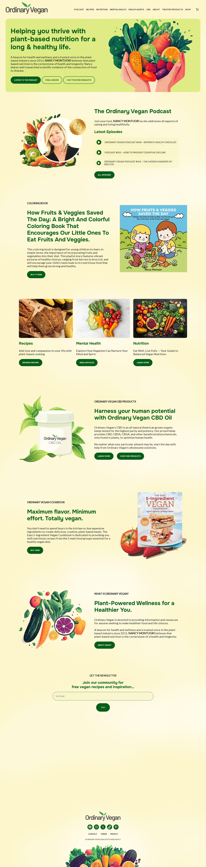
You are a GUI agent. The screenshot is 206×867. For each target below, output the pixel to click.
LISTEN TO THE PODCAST (25, 80)
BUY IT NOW (36, 274)
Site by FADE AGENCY (113, 839)
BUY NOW (35, 550)
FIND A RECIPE (52, 80)
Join (103, 707)
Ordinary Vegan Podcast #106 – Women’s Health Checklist (140, 142)
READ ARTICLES (87, 362)
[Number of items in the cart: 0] (197, 9)
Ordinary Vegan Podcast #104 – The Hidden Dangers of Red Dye (138, 163)
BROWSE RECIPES (30, 362)
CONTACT (92, 834)
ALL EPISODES (104, 175)
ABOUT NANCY (104, 645)
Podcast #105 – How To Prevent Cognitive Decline (135, 152)
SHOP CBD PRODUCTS (130, 456)
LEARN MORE (143, 362)
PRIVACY (114, 834)
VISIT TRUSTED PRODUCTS (79, 80)
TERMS (104, 834)
